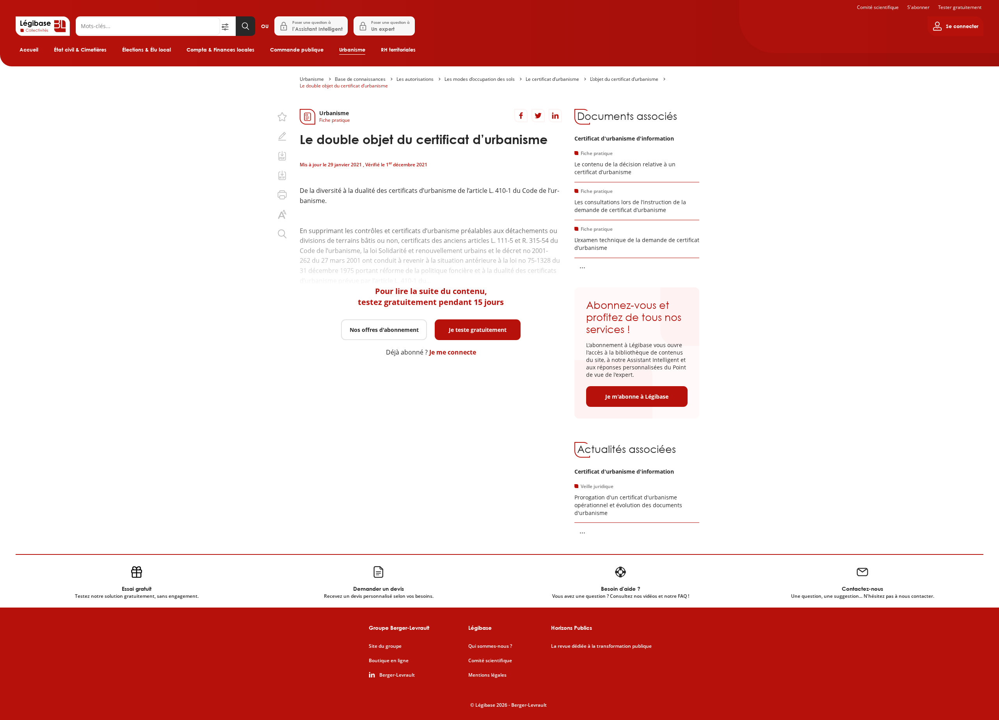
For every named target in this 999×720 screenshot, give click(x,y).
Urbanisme (352, 49)
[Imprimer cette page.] (282, 195)
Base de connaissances (360, 79)
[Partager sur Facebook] (521, 115)
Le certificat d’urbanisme (552, 79)
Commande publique (297, 49)
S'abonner (918, 7)
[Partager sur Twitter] (538, 115)
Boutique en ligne (389, 661)
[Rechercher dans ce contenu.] (282, 234)
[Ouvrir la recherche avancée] (228, 26)
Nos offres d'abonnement (384, 329)
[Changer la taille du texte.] (282, 214)
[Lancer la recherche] (245, 26)
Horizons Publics (571, 627)
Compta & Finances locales (220, 49)
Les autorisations (415, 79)
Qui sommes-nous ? (490, 646)
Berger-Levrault (397, 675)
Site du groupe (385, 646)
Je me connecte (452, 352)
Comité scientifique (878, 7)
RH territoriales (398, 49)
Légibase (480, 627)
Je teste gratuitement (478, 329)
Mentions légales (487, 675)
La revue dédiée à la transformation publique (601, 646)
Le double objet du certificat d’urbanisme (344, 85)
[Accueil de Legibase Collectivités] (43, 26)
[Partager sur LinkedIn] (555, 115)
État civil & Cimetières (80, 49)
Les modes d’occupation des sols (479, 79)
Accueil (29, 49)
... (582, 265)
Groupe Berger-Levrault (399, 627)
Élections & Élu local (146, 49)
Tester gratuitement (959, 7)
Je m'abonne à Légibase (636, 396)
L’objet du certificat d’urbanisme (624, 79)
